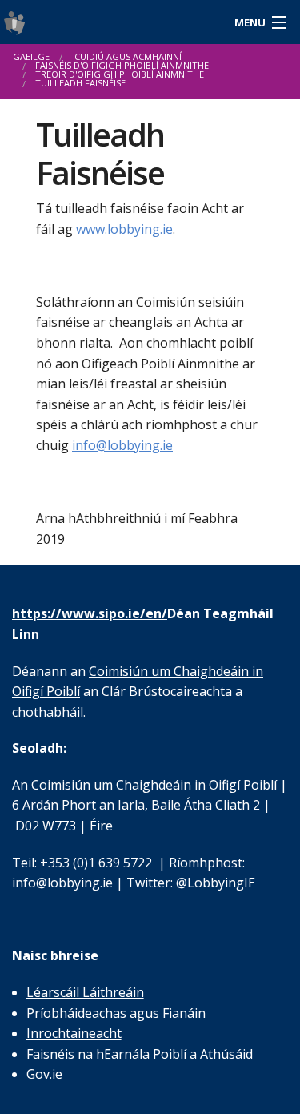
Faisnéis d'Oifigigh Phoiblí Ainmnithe (122, 65)
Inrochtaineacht (74, 1033)
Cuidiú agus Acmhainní (128, 56)
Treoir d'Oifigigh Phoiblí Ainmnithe (119, 74)
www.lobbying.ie (124, 229)
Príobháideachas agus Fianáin (116, 1013)
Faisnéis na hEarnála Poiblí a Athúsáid (139, 1054)
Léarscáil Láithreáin (85, 992)
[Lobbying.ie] (112, 22)
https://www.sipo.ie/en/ (89, 613)
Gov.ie (44, 1074)
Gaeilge (31, 56)
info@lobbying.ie (122, 445)
